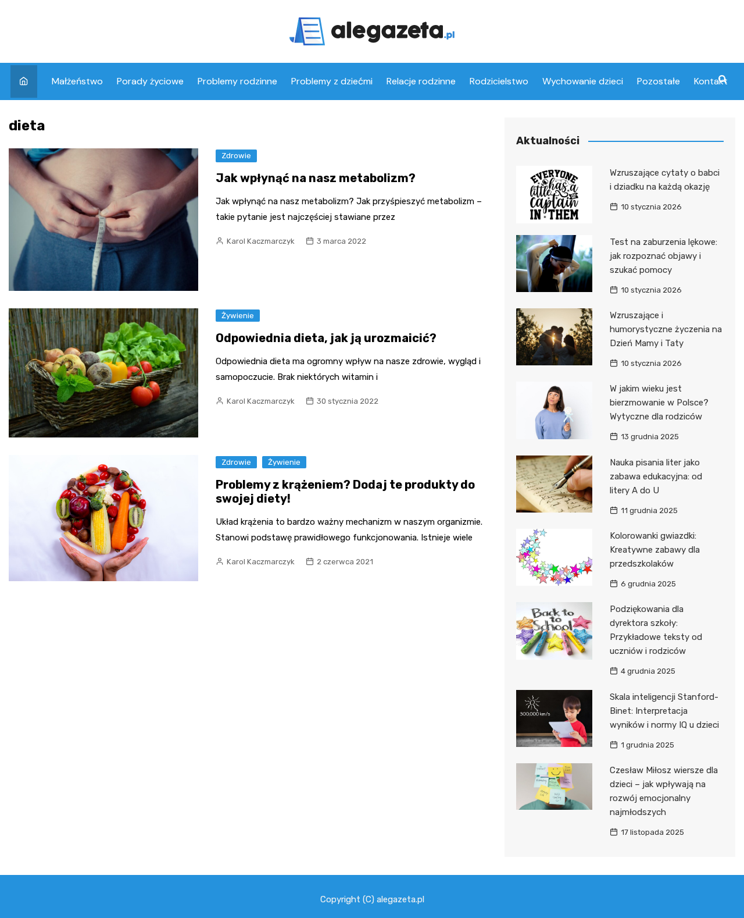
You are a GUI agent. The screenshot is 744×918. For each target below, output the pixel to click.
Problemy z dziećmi (332, 81)
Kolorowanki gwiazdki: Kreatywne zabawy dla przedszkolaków (655, 550)
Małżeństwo (77, 81)
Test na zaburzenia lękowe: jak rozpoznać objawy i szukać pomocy (663, 256)
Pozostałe (658, 81)
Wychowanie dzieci (582, 81)
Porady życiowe (150, 81)
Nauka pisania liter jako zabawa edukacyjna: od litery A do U (656, 476)
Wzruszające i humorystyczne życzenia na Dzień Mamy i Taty (666, 329)
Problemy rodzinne (237, 81)
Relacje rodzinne (421, 81)
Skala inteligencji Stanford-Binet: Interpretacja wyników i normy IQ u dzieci (664, 711)
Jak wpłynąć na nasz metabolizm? (316, 178)
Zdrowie (236, 155)
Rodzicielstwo (499, 81)
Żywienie (237, 315)
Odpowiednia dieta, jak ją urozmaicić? (326, 338)
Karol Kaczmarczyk (261, 241)
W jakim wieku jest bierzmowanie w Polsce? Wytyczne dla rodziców (659, 402)
